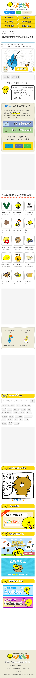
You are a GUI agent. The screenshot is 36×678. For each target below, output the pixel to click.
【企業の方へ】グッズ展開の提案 (14, 668)
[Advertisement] (18, 172)
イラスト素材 (7, 46)
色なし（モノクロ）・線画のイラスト (21, 46)
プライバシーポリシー (21, 665)
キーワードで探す (15, 395)
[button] (7, 12)
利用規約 (8, 106)
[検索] (32, 401)
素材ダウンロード (22, 123)
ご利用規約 (12, 665)
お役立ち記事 (18, 671)
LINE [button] (27, 146)
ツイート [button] (9, 146)
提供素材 (15, 77)
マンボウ (6, 77)
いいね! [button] (18, 146)
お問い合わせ (26, 668)
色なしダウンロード (21, 130)
